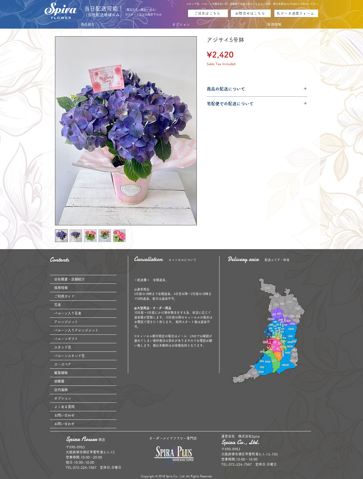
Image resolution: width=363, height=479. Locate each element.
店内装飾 (61, 389)
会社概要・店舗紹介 (69, 279)
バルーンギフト (66, 338)
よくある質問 (64, 406)
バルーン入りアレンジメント (76, 330)
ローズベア (62, 364)
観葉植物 (61, 372)
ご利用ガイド (64, 296)
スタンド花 (62, 347)
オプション (62, 398)
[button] (88, 24)
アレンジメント (66, 321)
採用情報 (61, 287)
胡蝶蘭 (59, 381)
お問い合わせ (64, 415)
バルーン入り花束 (67, 313)
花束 (57, 304)
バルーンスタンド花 (69, 355)
